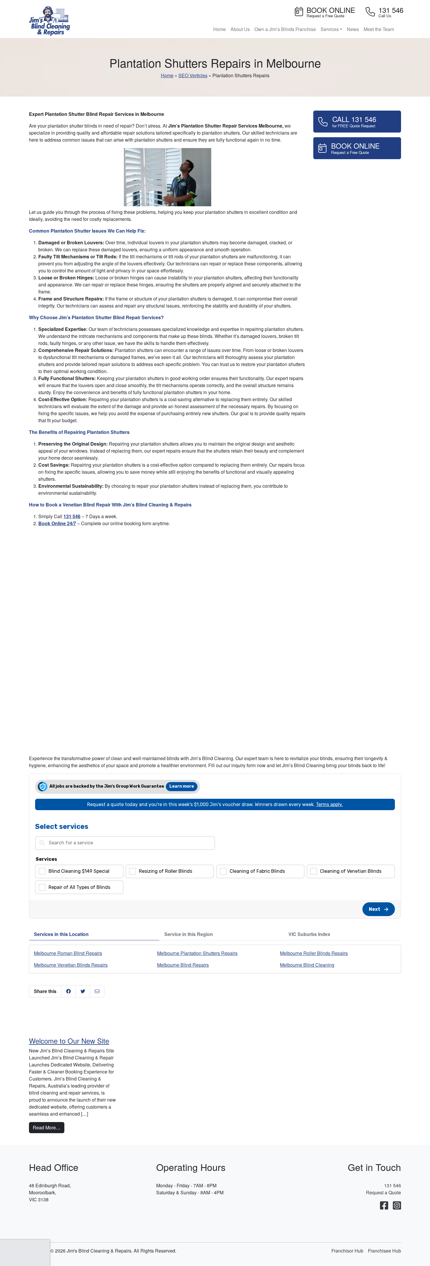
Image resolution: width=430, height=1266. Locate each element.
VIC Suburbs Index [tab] (309, 934)
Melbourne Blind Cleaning (307, 964)
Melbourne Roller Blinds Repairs (314, 953)
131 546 (71, 516)
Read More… (48, 1127)
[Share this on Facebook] (68, 991)
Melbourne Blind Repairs (183, 964)
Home (219, 29)
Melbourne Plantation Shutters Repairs (197, 953)
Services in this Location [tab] (61, 934)
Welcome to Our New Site (69, 1040)
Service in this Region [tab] (188, 934)
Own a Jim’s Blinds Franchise (285, 29)
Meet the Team (379, 29)
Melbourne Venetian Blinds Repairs (71, 964)
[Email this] (97, 991)
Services (330, 29)
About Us (240, 29)
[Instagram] (397, 1206)
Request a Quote (383, 1192)
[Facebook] (384, 1206)
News (353, 29)
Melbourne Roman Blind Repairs (68, 953)
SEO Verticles (192, 75)
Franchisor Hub (347, 1250)
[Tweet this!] (82, 991)
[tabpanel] (215, 959)
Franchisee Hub (384, 1250)
